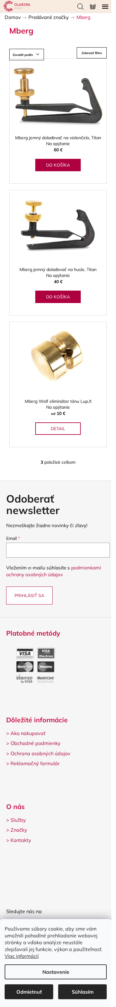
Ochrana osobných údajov (41, 753)
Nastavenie (55, 972)
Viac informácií (22, 956)
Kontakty (21, 840)
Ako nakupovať (28, 733)
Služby (18, 820)
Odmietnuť (29, 992)
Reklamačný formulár (35, 763)
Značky (19, 830)
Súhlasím (82, 992)
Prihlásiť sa (29, 595)
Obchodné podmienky (36, 743)
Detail (58, 428)
